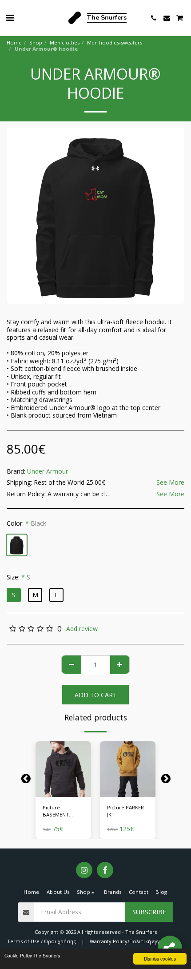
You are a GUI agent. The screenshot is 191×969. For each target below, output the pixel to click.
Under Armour (47, 471)
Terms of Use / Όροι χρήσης (41, 941)
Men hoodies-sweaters (114, 42)
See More (170, 482)
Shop (35, 42)
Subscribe (149, 912)
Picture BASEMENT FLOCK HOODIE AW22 (61, 811)
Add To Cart (65, 790)
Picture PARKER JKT (125, 811)
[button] (9, 17)
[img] (63, 769)
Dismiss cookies (160, 958)
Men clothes (65, 42)
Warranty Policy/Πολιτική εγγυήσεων (134, 941)
